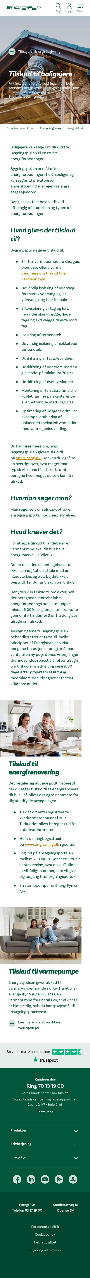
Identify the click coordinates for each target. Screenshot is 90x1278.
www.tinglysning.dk (42, 844)
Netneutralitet (45, 1242)
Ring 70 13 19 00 (45, 1086)
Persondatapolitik (45, 1227)
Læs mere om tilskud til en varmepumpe (39, 1025)
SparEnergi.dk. (29, 458)
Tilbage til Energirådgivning (39, 51)
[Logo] (22, 8)
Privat (31, 128)
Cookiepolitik (45, 1234)
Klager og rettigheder (45, 1250)
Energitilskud (75, 128)
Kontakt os (45, 1112)
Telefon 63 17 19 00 (27, 1210)
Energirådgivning (50, 128)
